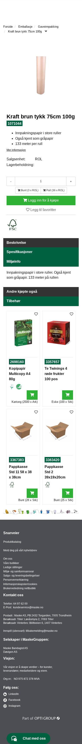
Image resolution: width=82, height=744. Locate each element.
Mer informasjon (16, 150)
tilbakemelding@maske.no (42, 630)
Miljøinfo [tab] (14, 261)
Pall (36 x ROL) (55, 190)
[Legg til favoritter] (36, 314)
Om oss (7, 558)
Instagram (14, 705)
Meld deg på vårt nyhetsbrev (20, 550)
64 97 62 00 (20, 603)
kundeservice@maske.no (28, 607)
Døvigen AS (10, 651)
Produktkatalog (12, 541)
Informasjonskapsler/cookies (20, 584)
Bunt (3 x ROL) (29, 190)
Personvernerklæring (15, 579)
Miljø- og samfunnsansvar (18, 571)
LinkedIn (13, 694)
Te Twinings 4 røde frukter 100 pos (56, 374)
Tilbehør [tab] (13, 301)
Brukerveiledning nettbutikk (19, 588)
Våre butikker (11, 563)
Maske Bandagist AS (15, 648)
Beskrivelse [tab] (16, 242)
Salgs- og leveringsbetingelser (21, 575)
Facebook (14, 699)
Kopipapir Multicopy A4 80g (19, 374)
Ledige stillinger (12, 567)
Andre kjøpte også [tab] (22, 291)
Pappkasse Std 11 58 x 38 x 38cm (20, 472)
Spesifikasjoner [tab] (19, 252)
